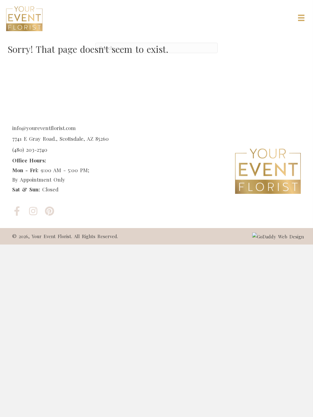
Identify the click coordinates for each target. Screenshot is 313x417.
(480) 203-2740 (29, 149)
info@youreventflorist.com (44, 128)
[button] (17, 211)
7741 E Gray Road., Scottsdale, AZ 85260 (60, 138)
